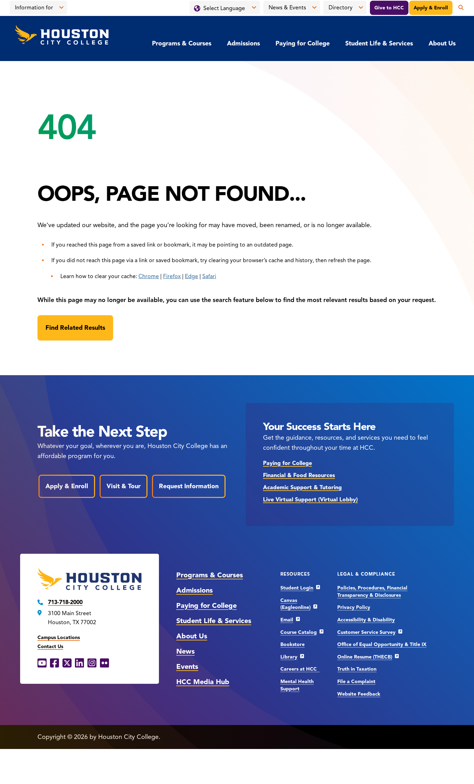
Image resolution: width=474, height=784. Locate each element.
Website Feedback (358, 694)
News (185, 651)
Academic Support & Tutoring (302, 487)
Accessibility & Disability (366, 620)
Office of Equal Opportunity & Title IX (381, 644)
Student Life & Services (379, 43)
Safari (209, 276)
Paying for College (303, 43)
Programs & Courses (181, 43)
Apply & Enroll (431, 8)
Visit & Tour (124, 486)
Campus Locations (58, 637)
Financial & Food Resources (299, 475)
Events (187, 666)
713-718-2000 (65, 602)
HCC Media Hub (202, 682)
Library (288, 657)
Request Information (189, 486)
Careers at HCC (300, 669)
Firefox (172, 276)
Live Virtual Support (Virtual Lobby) (310, 499)
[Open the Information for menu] (61, 8)
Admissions (243, 43)
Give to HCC (389, 8)
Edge (191, 276)
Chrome (148, 276)
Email (286, 620)
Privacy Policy (353, 607)
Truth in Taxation (356, 669)
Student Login (296, 588)
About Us (442, 43)
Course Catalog (298, 632)
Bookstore (292, 644)
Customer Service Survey (366, 632)
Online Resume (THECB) (364, 657)
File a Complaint (356, 681)
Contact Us (50, 646)
